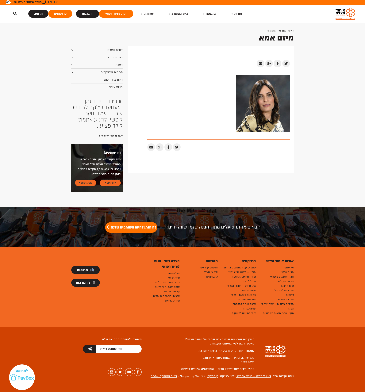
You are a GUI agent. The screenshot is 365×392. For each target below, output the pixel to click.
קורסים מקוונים (171, 291)
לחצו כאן (203, 351)
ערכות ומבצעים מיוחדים (166, 296)
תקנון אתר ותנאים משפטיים (278, 313)
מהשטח (211, 14)
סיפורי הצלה (211, 272)
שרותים (149, 14)
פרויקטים (60, 14)
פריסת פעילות (286, 281)
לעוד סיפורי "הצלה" (111, 136)
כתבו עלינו (212, 276)
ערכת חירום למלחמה (244, 304)
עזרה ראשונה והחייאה (167, 287)
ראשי (290, 31)
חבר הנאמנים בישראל (282, 276)
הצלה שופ (174, 273)
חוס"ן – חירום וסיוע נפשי (242, 272)
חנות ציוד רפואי (113, 80)
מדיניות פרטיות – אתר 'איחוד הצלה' (277, 306)
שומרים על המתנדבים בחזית (240, 267)
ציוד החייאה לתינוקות (244, 276)
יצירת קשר (247, 362)
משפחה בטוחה (247, 290)
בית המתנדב (115, 57)
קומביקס (212, 376)
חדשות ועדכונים (209, 267)
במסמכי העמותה (221, 343)
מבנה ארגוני (287, 272)
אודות (238, 14)
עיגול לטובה (249, 281)
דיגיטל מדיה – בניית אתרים (253, 376)
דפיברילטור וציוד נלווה (167, 282)
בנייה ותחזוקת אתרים (164, 376)
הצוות (119, 65)
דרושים (290, 295)
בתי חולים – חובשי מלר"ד (241, 285)
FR (56, 2)
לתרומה (111, 182)
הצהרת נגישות (286, 299)
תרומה (38, 14)
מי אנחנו (289, 267)
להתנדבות (86, 182)
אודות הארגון (115, 50)
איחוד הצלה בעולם (283, 290)
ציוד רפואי (174, 277)
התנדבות (87, 14)
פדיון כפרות (249, 308)
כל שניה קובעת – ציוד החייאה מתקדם (243, 297)
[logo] (345, 13)
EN (50, 2)
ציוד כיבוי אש (172, 300)
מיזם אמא (282, 31)
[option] (97, 113)
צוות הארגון (287, 285)
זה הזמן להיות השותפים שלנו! (133, 227)
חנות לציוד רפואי (116, 14)
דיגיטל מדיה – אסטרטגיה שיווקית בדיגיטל (206, 369)
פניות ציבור (116, 87)
